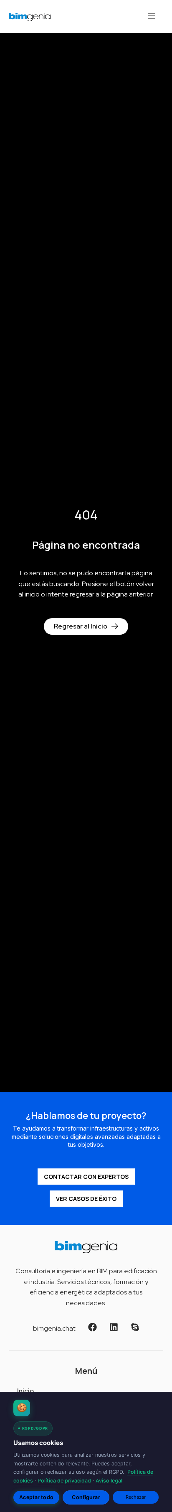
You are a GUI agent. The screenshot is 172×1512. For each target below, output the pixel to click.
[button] (151, 16)
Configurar (86, 1497)
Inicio (25, 1390)
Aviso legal (109, 1480)
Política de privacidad (64, 1480)
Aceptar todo (36, 1497)
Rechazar (136, 1497)
